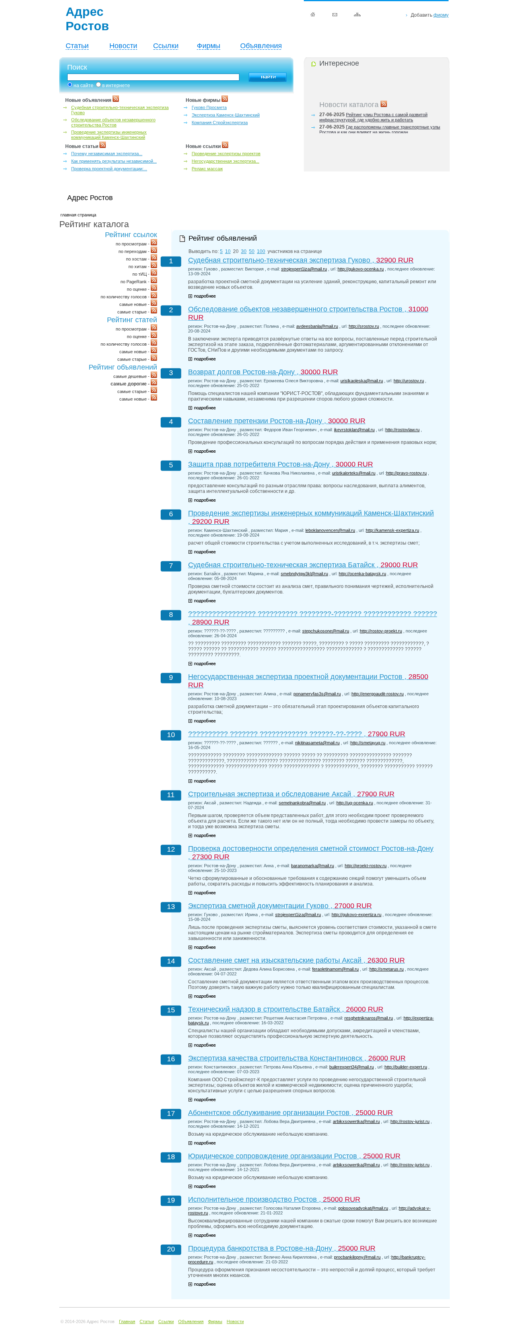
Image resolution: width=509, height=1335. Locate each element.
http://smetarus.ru (386, 969)
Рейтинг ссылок (131, 235)
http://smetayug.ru (367, 742)
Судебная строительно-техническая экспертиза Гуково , (301, 260)
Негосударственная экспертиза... (225, 161)
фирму (441, 15)
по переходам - (135, 251)
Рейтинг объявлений (123, 367)
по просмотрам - (133, 243)
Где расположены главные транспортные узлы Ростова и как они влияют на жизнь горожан (379, 126)
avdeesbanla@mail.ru (317, 326)
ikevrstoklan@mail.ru (354, 429)
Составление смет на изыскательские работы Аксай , (296, 960)
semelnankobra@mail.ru (302, 802)
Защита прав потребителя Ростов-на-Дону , (280, 464)
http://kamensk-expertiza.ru (392, 530)
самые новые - (135, 304)
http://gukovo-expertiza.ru (356, 914)
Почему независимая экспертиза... (106, 153)
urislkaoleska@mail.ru (361, 380)
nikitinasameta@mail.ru (317, 742)
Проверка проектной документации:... (109, 168)
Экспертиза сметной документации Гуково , (280, 906)
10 (228, 251)
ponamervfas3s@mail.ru (317, 693)
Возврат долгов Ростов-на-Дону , (263, 372)
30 (244, 251)
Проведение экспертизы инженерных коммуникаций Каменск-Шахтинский (109, 135)
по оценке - (139, 289)
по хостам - (138, 259)
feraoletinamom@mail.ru (335, 969)
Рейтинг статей (132, 320)
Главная (127, 1321)
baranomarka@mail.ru (312, 865)
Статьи (77, 46)
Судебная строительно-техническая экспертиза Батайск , (303, 565)
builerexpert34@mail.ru (351, 1066)
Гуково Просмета (209, 107)
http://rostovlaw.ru (402, 429)
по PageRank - (135, 281)
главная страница (78, 214)
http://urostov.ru (409, 380)
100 (261, 251)
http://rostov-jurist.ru (409, 1121)
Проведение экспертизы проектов (226, 153)
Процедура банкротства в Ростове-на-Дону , (281, 1248)
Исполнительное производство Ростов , (274, 1199)
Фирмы (208, 46)
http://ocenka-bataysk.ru (362, 573)
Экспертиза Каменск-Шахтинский (226, 115)
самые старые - (134, 311)
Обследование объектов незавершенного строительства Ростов (113, 122)
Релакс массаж (207, 168)
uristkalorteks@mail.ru (353, 473)
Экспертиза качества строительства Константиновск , (297, 1058)
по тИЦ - (141, 274)
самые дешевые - (132, 376)
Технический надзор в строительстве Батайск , (285, 1009)
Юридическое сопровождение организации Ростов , (294, 1156)
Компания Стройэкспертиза (220, 122)
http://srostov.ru (364, 326)
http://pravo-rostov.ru (406, 473)
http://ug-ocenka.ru (354, 802)
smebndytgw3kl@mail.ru (304, 573)
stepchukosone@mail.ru (325, 631)
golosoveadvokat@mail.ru (363, 1208)
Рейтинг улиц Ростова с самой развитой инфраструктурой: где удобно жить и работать (373, 114)
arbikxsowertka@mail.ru (356, 1121)
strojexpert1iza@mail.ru (304, 269)
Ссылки (166, 46)
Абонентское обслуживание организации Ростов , (290, 1113)
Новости (123, 46)
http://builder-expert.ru (406, 1066)
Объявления (261, 46)
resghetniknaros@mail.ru (368, 1018)
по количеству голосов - (126, 296)
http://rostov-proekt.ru (381, 631)
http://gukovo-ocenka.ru (361, 269)
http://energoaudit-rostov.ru (378, 693)
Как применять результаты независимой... (114, 161)
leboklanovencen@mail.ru (330, 530)
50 (251, 251)
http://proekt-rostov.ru (366, 865)
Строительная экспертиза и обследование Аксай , (291, 794)
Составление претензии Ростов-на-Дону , (276, 421)
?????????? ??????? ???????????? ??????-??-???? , (296, 734)
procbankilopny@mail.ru (357, 1257)
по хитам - (139, 266)
